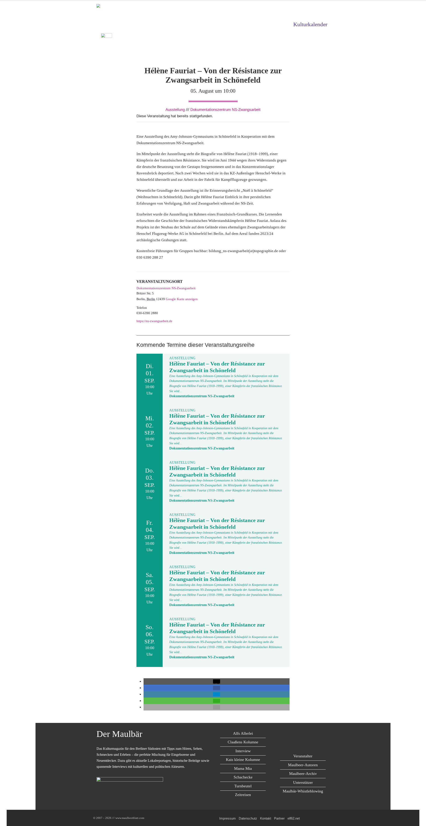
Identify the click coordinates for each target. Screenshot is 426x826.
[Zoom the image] (106, 36)
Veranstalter (302, 756)
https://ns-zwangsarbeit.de (154, 321)
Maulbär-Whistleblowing (303, 791)
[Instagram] (317, 734)
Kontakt (265, 818)
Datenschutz (248, 818)
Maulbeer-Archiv (303, 773)
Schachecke (243, 777)
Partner (279, 818)
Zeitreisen (243, 794)
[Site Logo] (122, 7)
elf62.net (294, 818)
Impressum (227, 818)
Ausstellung (175, 110)
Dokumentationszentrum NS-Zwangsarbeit (225, 110)
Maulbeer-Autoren (303, 765)
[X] (297, 734)
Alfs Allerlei (243, 733)
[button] (216, 681)
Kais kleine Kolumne (243, 759)
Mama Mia (243, 768)
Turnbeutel (243, 786)
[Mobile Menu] (324, 51)
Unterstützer (303, 782)
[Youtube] (307, 734)
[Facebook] (287, 734)
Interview (243, 751)
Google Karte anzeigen (182, 299)
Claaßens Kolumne (243, 742)
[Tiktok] (302, 743)
